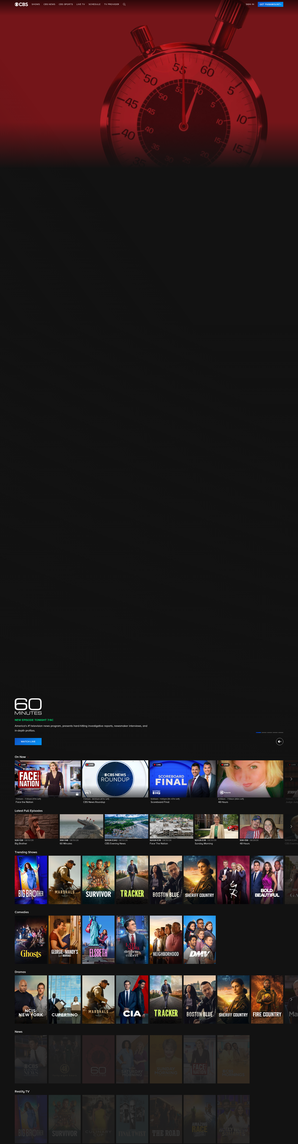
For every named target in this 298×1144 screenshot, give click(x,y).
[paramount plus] (21, 4)
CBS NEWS (49, 4)
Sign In (250, 4)
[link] (270, 4)
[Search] (124, 4)
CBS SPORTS (66, 4)
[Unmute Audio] (279, 741)
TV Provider (111, 4)
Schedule (94, 4)
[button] (48, 783)
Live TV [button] (81, 4)
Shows (36, 4)
